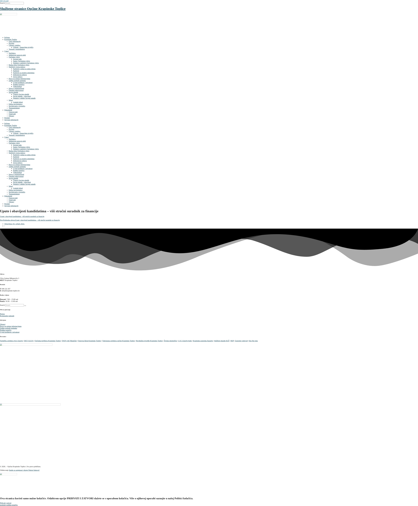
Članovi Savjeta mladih (21, 94)
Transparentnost (14, 108)
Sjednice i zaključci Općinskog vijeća (26, 63)
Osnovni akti (13, 112)
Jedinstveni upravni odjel (17, 55)
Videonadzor (17, 86)
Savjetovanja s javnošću (17, 106)
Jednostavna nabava (20, 75)
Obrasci (11, 116)
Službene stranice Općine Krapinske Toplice (33, 9)
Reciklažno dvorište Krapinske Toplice (149, 341)
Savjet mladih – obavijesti (22, 96)
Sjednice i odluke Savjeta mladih (24, 98)
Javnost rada (17, 59)
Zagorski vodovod (241, 341)
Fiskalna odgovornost (16, 90)
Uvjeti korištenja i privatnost (22, 82)
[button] (4, 1)
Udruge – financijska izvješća (23, 47)
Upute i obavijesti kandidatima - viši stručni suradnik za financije (22, 216)
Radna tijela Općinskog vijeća (19, 65)
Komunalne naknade (7, 316)
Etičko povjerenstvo (15, 104)
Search (2, 3)
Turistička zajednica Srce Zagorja (11, 341)
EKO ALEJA (28, 341)
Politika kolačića (18, 84)
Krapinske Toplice (10, 39)
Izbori (11, 100)
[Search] (25, 305)
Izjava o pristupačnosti (16, 88)
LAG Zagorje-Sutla (185, 341)
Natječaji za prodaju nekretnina (23, 73)
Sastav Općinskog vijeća (21, 61)
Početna (7, 37)
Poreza (2, 314)
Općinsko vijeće (14, 57)
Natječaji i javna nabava (17, 67)
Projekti (7, 118)
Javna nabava (17, 77)
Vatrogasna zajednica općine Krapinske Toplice (118, 341)
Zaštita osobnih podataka (17, 81)
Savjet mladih (13, 92)
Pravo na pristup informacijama (19, 79)
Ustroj (6, 51)
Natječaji (16, 71)
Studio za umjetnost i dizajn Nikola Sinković (24, 470)
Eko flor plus (253, 341)
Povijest (11, 43)
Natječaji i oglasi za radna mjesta (24, 69)
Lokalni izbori (18, 102)
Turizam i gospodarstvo (17, 49)
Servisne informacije (11, 120)
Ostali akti (12, 114)
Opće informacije (15, 41)
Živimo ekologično (170, 341)
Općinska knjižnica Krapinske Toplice (48, 341)
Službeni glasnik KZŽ (221, 341)
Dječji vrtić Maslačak (69, 341)
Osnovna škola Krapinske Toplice (89, 341)
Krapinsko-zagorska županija (203, 341)
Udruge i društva (14, 45)
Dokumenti (8, 110)
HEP (232, 341)
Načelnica (12, 53)
